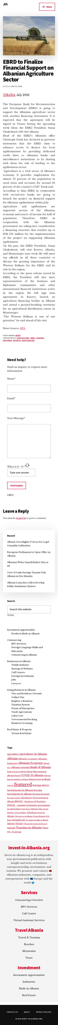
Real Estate (29, 995)
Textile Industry (20, 665)
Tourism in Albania (29, 827)
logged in (21, 518)
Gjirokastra (26, 798)
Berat (30, 771)
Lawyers (16, 683)
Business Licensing (21, 723)
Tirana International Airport (35, 824)
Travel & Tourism (29, 937)
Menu (49, 6)
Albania (12, 758)
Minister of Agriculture (16, 813)
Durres (47, 775)
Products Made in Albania (25, 633)
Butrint (17, 776)
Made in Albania (29, 988)
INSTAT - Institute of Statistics (30, 801)
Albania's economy (28, 759)
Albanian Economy (30, 763)
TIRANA (9, 95)
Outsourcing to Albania (24, 654)
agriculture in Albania (33, 754)
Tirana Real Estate (21, 733)
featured (7, 340)
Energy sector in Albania (39, 779)
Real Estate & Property (19, 729)
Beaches (29, 944)
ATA (22, 328)
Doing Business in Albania (21, 690)
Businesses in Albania (19, 661)
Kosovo (17, 340)
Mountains (29, 951)
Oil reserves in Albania (23, 816)
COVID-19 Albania (32, 775)
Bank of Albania (40, 767)
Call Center (29, 913)
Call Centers (18, 672)
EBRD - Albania (37, 338)
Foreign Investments (22, 676)
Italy (23, 809)
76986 (10, 615)
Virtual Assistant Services (29, 920)
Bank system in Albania (17, 772)
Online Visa (17, 697)
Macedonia (43, 809)
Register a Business (21, 701)
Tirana (19, 823)
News (18, 335)
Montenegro (28, 340)
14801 (10, 495)
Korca (28, 809)
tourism (11, 828)
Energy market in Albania (18, 779)
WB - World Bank (14, 832)
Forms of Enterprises (22, 708)
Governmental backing (24, 719)
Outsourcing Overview (29, 900)
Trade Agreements (21, 712)
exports (10, 785)
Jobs (13, 679)
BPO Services (18, 643)
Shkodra (11, 824)
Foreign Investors (41, 794)
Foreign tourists (13, 798)
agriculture (23, 338)
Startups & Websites (22, 668)
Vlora (45, 828)
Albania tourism (20, 767)
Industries (29, 981)
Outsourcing (14, 640)
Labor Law (17, 715)
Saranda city (18, 820)
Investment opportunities (21, 629)
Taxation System (20, 704)
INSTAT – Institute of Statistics (22, 805)
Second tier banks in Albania (37, 820)
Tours (29, 957)
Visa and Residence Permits (26, 693)
